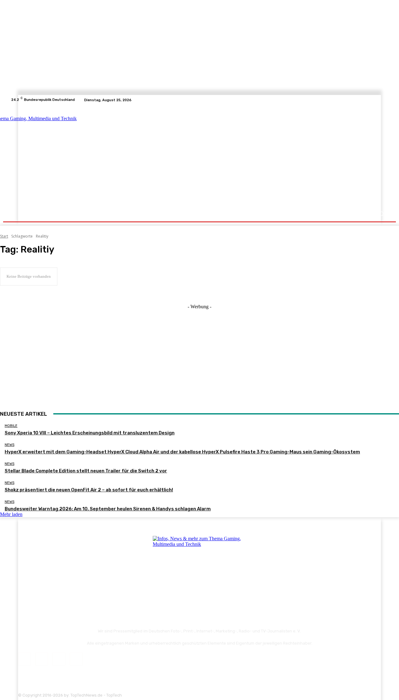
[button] (381, 213)
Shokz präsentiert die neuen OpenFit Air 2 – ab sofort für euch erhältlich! (89, 490)
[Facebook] (362, 100)
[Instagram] (369, 100)
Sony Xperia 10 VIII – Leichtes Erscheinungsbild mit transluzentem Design (90, 433)
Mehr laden (11, 514)
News (9, 445)
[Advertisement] (254, 156)
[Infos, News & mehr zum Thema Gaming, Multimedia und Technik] (72, 156)
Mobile (11, 426)
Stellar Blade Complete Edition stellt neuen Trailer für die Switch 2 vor (86, 471)
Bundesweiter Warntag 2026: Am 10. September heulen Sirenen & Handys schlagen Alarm (108, 509)
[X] (377, 100)
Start (4, 236)
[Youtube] (384, 100)
